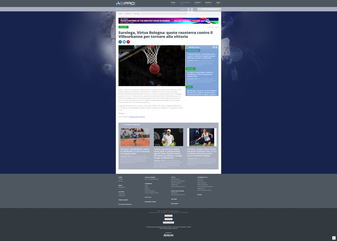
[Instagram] (191, 9)
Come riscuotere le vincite (151, 193)
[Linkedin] (188, 9)
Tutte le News (185, 3)
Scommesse (128, 13)
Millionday (174, 203)
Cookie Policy (168, 219)
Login (218, 3)
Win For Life (200, 181)
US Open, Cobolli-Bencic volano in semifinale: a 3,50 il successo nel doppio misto (200, 74)
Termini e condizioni (168, 222)
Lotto (173, 177)
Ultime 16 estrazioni (202, 184)
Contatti (198, 3)
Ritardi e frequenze (176, 183)
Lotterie (121, 192)
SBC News (174, 199)
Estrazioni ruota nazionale (178, 181)
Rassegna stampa (150, 201)
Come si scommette (150, 191)
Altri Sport (137, 13)
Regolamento (121, 187)
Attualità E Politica (124, 204)
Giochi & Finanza (150, 177)
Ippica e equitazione (177, 191)
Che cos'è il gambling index (152, 179)
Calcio (146, 185)
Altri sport (147, 189)
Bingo (120, 185)
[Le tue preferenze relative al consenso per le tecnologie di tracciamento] (334, 238)
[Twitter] (191, 12)
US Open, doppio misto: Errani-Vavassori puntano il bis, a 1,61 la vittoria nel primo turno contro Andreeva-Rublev (201, 152)
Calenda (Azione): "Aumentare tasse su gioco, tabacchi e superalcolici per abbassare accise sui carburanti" (201, 56)
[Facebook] (188, 12)
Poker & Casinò (123, 200)
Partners (208, 3)
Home (173, 3)
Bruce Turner (134, 117)
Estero (199, 194)
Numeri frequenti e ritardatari (205, 186)
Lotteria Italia (121, 195)
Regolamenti (174, 193)
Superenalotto (202, 177)
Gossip (146, 187)
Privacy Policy (168, 215)
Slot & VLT (148, 197)
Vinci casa (200, 179)
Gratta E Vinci (121, 193)
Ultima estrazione (175, 179)
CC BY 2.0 (142, 117)
